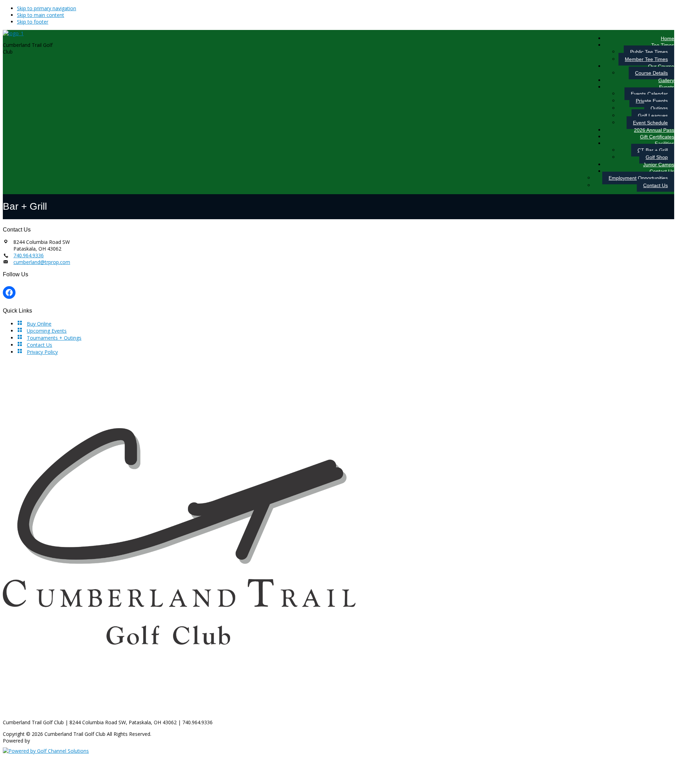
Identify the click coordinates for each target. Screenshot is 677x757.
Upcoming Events (47, 330)
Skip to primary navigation (46, 8)
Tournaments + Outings (54, 337)
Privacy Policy (42, 352)
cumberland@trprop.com (41, 262)
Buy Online (39, 323)
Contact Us (39, 344)
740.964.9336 (28, 255)
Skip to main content (40, 15)
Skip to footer (32, 21)
